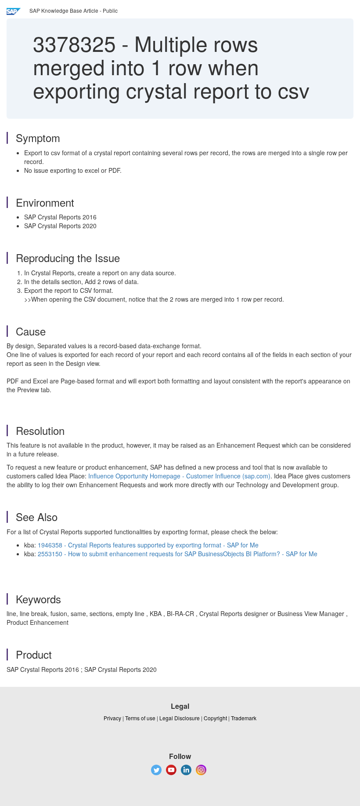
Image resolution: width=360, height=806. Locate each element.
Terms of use (140, 718)
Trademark (243, 718)
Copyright (215, 718)
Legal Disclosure (179, 718)
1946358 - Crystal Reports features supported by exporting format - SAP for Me (148, 544)
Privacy (112, 718)
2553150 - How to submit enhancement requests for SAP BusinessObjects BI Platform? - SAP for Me (177, 553)
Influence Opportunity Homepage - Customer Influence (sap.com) (179, 475)
